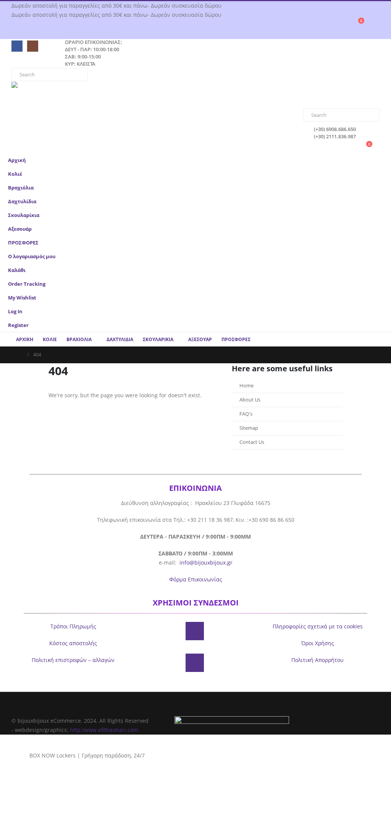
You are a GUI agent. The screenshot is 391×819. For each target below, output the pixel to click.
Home (246, 385)
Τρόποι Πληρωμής (73, 626)
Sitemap (248, 428)
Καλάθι (17, 270)
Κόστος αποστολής (73, 643)
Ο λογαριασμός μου (31, 256)
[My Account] (376, 24)
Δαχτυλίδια (22, 201)
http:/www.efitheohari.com (104, 729)
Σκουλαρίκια (23, 215)
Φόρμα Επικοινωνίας (195, 579)
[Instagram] (32, 46)
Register (18, 325)
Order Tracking (26, 284)
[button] (377, 199)
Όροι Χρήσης (317, 643)
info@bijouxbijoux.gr (206, 562)
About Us (249, 400)
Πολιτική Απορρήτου (317, 660)
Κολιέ (15, 174)
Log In (15, 311)
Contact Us (251, 442)
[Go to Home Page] (20, 354)
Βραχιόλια (21, 188)
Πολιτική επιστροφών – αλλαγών (73, 660)
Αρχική (17, 160)
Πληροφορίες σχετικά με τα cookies (318, 626)
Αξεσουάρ (20, 229)
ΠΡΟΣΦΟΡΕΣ (23, 243)
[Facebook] (17, 46)
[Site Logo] (43, 95)
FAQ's (245, 414)
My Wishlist (22, 298)
